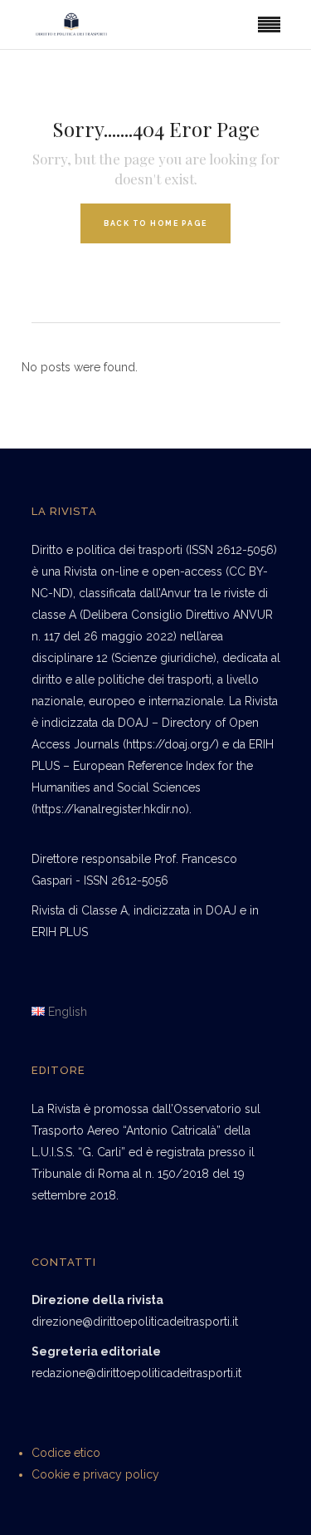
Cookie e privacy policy (95, 1474)
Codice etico (66, 1452)
